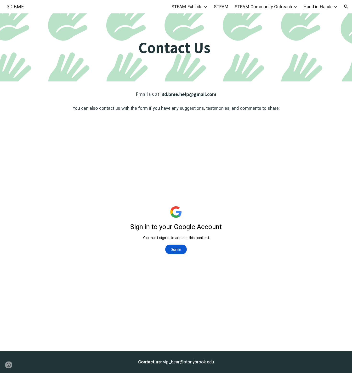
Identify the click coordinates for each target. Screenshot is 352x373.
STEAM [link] (221, 6)
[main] (176, 47)
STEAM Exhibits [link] (187, 6)
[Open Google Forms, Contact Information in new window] (305, 121)
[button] (346, 6)
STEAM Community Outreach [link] (263, 6)
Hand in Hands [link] (318, 6)
